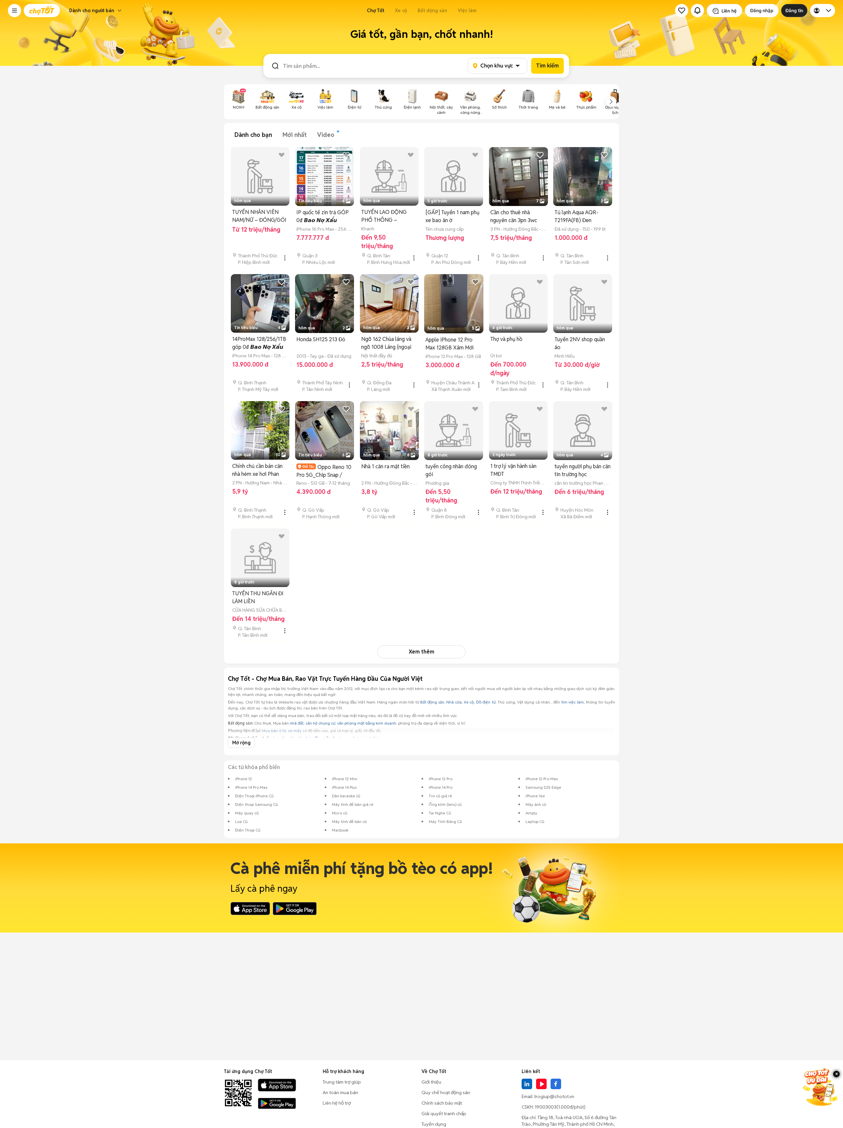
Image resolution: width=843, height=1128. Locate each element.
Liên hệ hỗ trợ (337, 1103)
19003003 (546, 1107)
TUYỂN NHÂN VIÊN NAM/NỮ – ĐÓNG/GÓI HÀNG (259, 216)
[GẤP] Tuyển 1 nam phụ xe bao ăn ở (452, 216)
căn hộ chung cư (320, 723)
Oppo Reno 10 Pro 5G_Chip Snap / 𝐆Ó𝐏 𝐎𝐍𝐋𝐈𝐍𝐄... (323, 471)
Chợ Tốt (375, 10)
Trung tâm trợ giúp (342, 1082)
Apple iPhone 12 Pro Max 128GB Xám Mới (449, 343)
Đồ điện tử (486, 702)
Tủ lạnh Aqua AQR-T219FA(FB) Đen (576, 216)
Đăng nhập (761, 10)
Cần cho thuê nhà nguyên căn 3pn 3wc (513, 216)
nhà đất (297, 723)
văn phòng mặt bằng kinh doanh (366, 723)
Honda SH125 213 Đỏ (320, 339)
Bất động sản (432, 10)
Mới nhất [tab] (295, 135)
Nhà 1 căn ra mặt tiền (385, 466)
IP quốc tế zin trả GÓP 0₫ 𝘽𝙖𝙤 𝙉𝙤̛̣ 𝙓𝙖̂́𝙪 (322, 216)
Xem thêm (421, 651)
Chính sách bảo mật (442, 1103)
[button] (14, 10)
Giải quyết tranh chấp (444, 1113)
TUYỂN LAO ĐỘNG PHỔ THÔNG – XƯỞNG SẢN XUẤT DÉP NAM (384, 216)
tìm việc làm (572, 702)
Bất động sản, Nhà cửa (441, 702)
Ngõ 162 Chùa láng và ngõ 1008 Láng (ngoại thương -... (386, 343)
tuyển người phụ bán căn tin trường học (583, 470)
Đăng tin (794, 10)
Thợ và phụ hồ (506, 339)
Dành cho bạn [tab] (253, 135)
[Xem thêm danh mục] (611, 101)
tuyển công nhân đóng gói (451, 470)
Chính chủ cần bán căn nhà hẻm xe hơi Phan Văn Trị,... (257, 470)
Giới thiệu (431, 1082)
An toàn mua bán (340, 1092)
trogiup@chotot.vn (554, 1096)
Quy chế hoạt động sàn (446, 1092)
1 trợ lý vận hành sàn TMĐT (513, 470)
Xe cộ (401, 10)
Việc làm (467, 10)
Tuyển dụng (434, 1124)
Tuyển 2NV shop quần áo (580, 343)
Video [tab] (325, 135)
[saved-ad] (681, 10)
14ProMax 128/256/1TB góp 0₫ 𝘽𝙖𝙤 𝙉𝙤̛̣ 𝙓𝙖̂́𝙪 (259, 343)
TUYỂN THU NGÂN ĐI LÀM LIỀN (258, 597)
